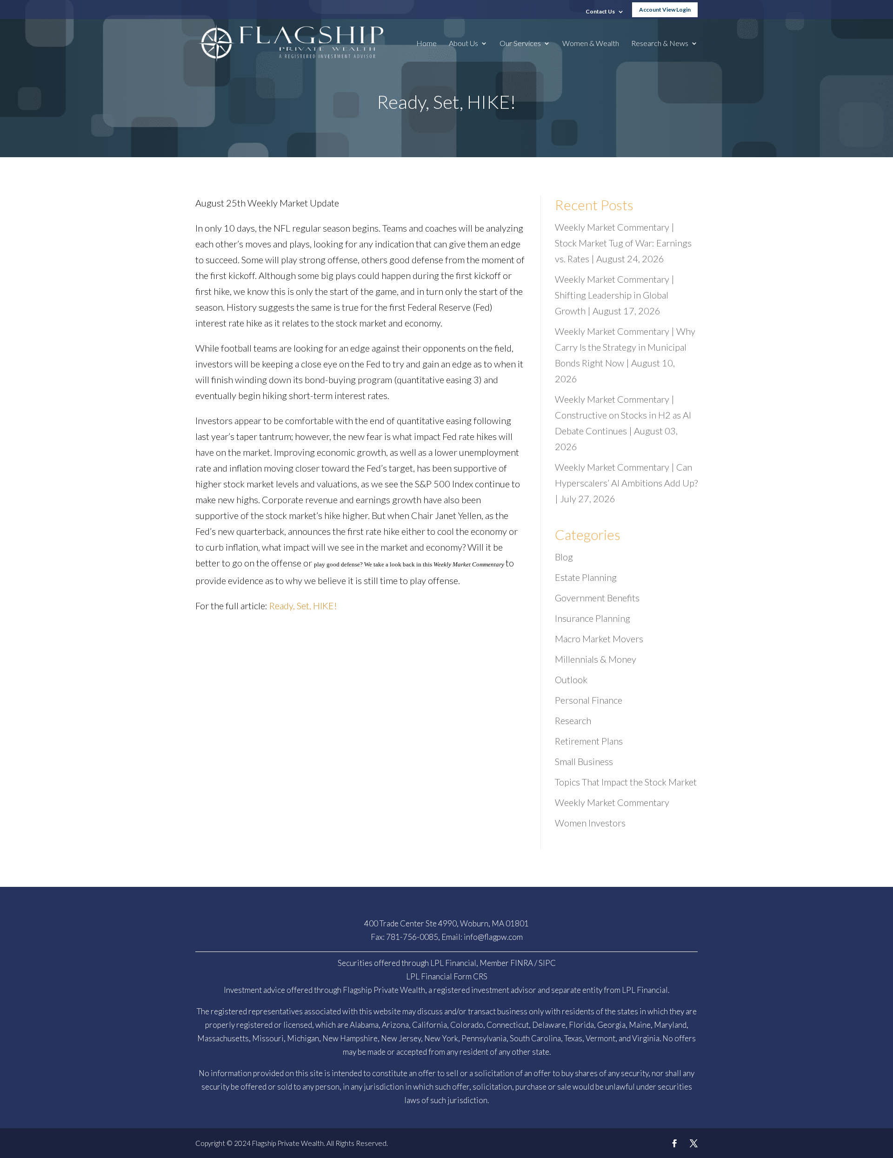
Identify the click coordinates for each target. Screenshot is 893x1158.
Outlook (571, 679)
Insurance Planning (592, 618)
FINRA (521, 963)
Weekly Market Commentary (612, 802)
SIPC (547, 963)
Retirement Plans (589, 740)
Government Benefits (597, 597)
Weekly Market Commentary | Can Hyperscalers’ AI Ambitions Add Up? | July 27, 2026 (626, 482)
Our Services (520, 43)
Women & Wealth (590, 43)
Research (573, 720)
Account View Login (665, 9)
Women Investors (590, 822)
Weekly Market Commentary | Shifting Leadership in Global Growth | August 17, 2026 (614, 294)
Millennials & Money (595, 659)
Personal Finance (588, 699)
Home (426, 43)
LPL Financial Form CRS (446, 976)
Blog (564, 556)
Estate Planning (586, 577)
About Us (463, 43)
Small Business (584, 761)
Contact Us (600, 12)
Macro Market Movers (599, 638)
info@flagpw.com (493, 937)
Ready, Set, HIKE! (303, 605)
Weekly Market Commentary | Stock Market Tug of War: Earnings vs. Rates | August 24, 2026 (623, 242)
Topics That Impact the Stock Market (626, 781)
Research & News (659, 43)
